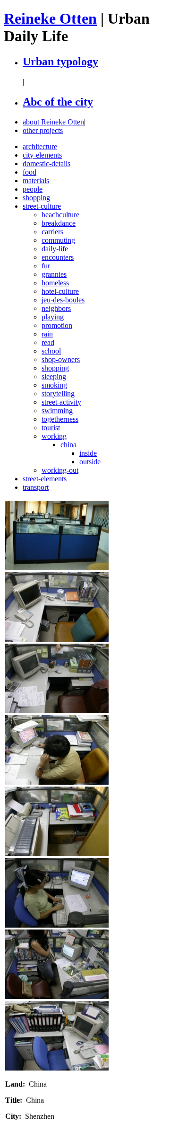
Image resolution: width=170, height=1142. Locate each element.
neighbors (56, 308)
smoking (54, 385)
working (54, 436)
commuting (58, 240)
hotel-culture (60, 291)
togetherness (60, 419)
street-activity (61, 402)
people (32, 189)
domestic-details (46, 163)
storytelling (58, 394)
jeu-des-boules (63, 300)
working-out (60, 470)
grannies (54, 274)
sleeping (54, 376)
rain (47, 334)
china (68, 445)
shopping (36, 198)
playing (53, 317)
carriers (52, 232)
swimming (57, 411)
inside (88, 453)
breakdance (59, 223)
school (51, 351)
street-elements (45, 479)
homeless (55, 283)
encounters (58, 257)
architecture (40, 146)
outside (90, 462)
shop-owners (61, 359)
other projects (43, 130)
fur (46, 266)
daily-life (55, 249)
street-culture (42, 206)
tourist (51, 428)
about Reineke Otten (53, 122)
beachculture (60, 215)
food (29, 172)
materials (36, 181)
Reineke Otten (50, 18)
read (48, 342)
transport (36, 487)
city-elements (42, 155)
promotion (57, 325)
